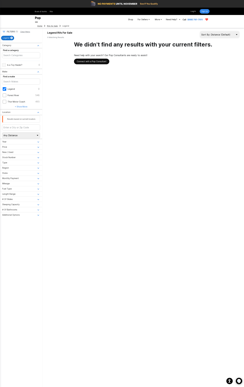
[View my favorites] (207, 19)
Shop (130, 19)
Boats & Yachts (41, 11)
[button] (229, 381)
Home (39, 26)
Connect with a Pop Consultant (91, 61)
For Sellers (143, 19)
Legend (11, 89)
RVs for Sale (52, 26)
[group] (7, 38)
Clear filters (25, 32)
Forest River (13, 95)
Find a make (9, 76)
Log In (193, 11)
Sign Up (204, 11)
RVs (51, 11)
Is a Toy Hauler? (14, 65)
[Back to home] (37, 19)
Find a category (11, 50)
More (157, 19)
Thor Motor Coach (16, 101)
